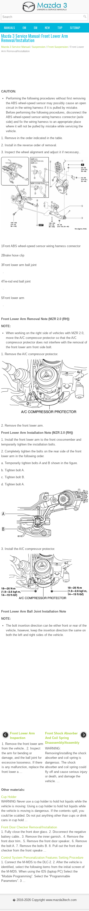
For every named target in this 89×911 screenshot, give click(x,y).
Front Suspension (57, 46)
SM (35, 28)
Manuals (9, 28)
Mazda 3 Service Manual (15, 46)
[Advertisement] (44, 72)
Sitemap (75, 28)
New (47, 28)
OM (24, 28)
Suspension (38, 46)
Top (59, 28)
